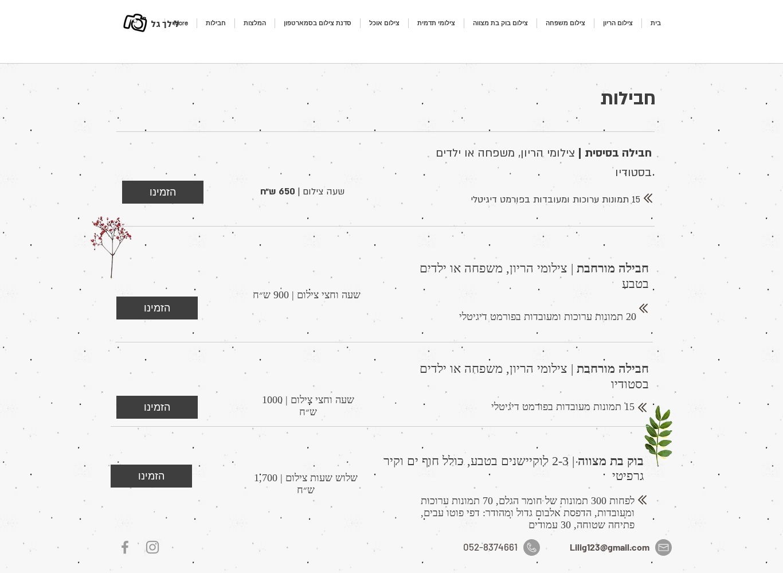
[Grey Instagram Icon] (152, 547)
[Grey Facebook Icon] (125, 547)
